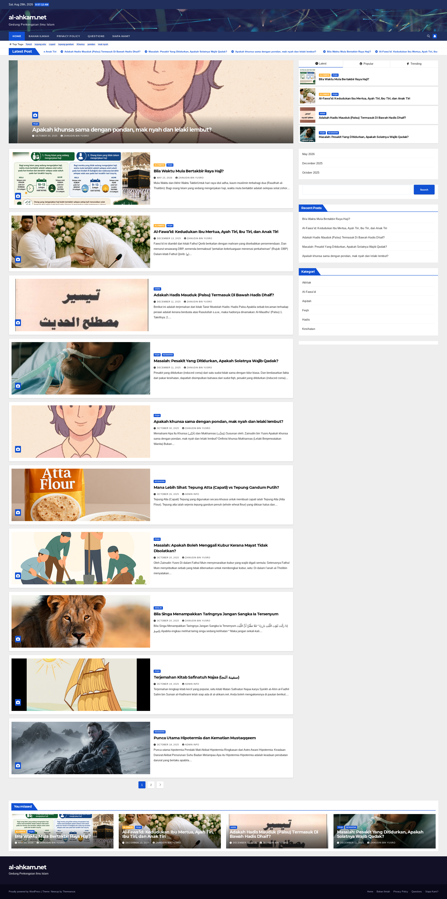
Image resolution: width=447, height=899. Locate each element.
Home (17, 36)
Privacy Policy (68, 36)
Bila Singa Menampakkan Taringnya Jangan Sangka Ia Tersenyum (216, 614)
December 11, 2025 (60, 136)
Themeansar (69, 891)
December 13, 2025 (169, 238)
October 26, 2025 (168, 494)
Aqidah (306, 301)
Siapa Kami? (121, 36)
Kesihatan (333, 133)
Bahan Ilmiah (39, 36)
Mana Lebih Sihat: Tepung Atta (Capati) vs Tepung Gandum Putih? (216, 487)
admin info (192, 494)
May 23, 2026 (165, 178)
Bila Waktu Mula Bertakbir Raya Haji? (344, 79)
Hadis (48, 124)
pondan (91, 44)
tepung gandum (66, 44)
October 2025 (310, 172)
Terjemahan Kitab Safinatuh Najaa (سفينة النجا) (196, 677)
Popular (368, 63)
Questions (96, 36)
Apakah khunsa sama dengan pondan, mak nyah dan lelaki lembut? (218, 421)
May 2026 (308, 154)
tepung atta (40, 44)
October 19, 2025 (168, 684)
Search (424, 189)
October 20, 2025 (168, 557)
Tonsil (29, 44)
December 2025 (312, 163)
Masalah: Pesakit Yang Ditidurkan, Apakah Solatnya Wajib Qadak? (363, 137)
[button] (428, 36)
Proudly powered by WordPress (25, 891)
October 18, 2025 (168, 744)
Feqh (335, 75)
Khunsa (81, 44)
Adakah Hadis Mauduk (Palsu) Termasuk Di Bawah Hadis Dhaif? (129, 129)
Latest (322, 63)
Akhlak (158, 608)
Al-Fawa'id (324, 75)
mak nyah (103, 44)
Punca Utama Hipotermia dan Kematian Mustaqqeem (205, 738)
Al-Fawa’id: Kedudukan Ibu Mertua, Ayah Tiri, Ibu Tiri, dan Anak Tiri (364, 98)
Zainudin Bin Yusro (90, 136)
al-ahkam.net (27, 17)
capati (52, 44)
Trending (416, 63)
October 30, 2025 (168, 428)
